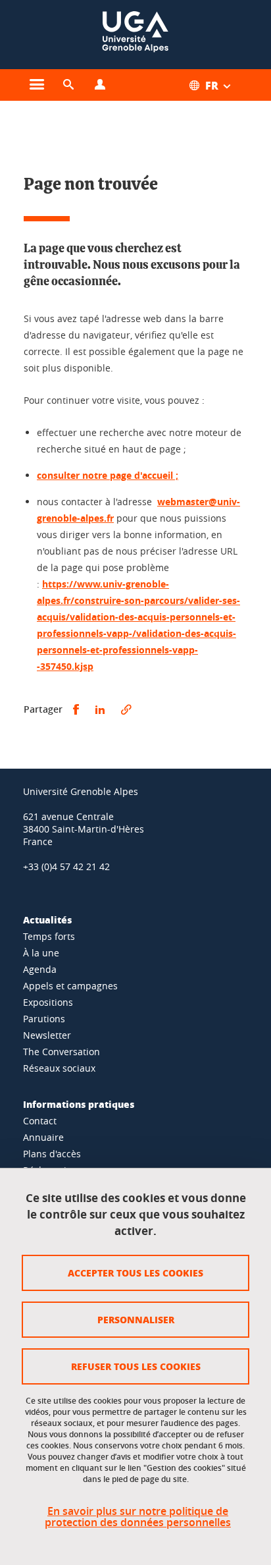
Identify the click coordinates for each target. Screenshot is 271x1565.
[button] (68, 85)
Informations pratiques (78, 1104)
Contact (40, 1120)
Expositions (48, 1002)
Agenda (40, 969)
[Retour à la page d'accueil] (135, 35)
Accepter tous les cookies (135, 1272)
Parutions (44, 1018)
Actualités (47, 919)
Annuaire (43, 1137)
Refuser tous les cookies (136, 1366)
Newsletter (47, 1035)
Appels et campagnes (70, 985)
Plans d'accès (52, 1153)
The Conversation (61, 1051)
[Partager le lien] (126, 710)
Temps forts (49, 936)
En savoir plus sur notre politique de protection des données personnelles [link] (138, 1517)
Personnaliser (135, 1319)
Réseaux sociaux (59, 1068)
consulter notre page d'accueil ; (107, 475)
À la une (41, 953)
